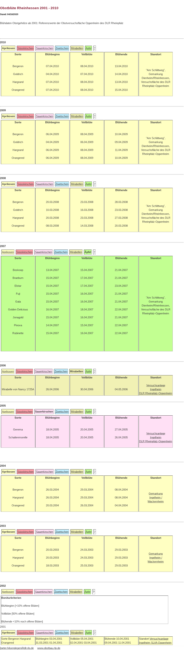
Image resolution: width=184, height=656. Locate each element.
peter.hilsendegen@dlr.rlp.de (17, 648)
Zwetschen (62, 48)
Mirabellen (77, 48)
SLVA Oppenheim (161, 642)
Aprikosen (8, 252)
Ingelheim (145, 642)
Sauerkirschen (44, 48)
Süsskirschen (25, 48)
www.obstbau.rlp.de (48, 648)
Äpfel (88, 48)
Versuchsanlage (159, 638)
